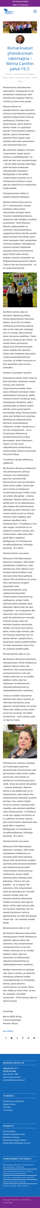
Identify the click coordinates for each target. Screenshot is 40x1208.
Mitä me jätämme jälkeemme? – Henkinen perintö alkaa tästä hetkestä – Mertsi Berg (18, 1166)
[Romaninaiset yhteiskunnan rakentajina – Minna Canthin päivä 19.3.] (20, 27)
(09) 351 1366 (12, 1074)
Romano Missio (15, 1200)
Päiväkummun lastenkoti (13, 1101)
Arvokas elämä (19, 74)
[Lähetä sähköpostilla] (34, 1037)
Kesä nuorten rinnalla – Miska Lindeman (15, 1186)
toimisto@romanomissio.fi (14, 1080)
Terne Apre (8, 1110)
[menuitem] (20, 1)
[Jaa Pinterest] (23, 1037)
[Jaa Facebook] (6, 1037)
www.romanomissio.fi (12, 1077)
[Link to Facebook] (35, 1205)
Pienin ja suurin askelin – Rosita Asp (14, 1182)
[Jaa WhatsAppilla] (17, 1037)
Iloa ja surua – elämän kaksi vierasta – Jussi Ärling (18, 1177)
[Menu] (34, 11)
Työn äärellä (19, 77)
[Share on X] (11, 1037)
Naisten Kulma (8, 77)
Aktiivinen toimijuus (11, 1137)
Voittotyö (7, 1107)
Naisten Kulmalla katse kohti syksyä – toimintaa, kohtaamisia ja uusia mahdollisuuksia (18, 1172)
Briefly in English (20, 5)
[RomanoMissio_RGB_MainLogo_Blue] (16, 11)
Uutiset (27, 77)
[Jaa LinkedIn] (28, 1037)
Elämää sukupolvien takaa (14, 1134)
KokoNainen (30, 74)
